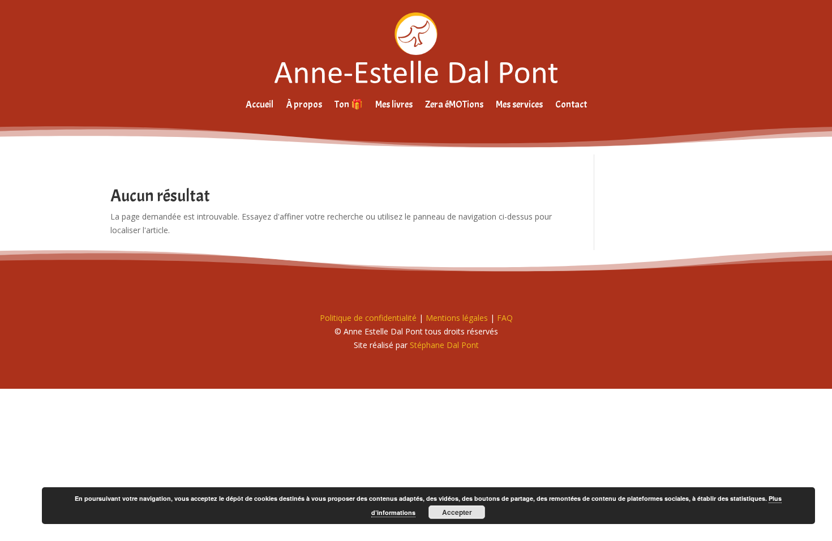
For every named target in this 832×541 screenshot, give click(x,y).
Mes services (519, 104)
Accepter (457, 512)
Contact (571, 104)
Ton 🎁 (348, 104)
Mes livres (394, 104)
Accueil (259, 104)
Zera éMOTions (454, 104)
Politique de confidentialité (368, 317)
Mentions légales (457, 317)
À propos (304, 104)
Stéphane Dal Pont (444, 345)
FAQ (505, 317)
